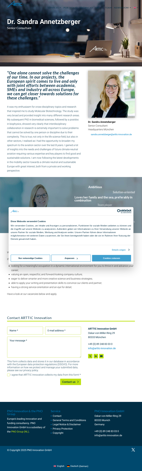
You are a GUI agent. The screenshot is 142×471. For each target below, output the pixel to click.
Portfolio (71, 7)
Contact (57, 415)
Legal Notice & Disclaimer (67, 424)
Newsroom (121, 7)
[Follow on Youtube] (101, 356)
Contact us (68, 382)
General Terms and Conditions (69, 420)
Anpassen (69, 258)
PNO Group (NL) (20, 431)
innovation (31, 418)
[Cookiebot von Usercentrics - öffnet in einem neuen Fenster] (119, 211)
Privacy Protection (63, 428)
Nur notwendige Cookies (30, 258)
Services (53, 7)
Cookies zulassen (111, 258)
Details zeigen (119, 250)
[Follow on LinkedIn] (96, 356)
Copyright (58, 432)
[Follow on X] (90, 356)
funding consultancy (18, 423)
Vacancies (86, 7)
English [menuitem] (60, 466)
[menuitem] (136, 7)
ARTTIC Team (103, 7)
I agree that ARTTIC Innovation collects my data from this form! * (46, 374)
